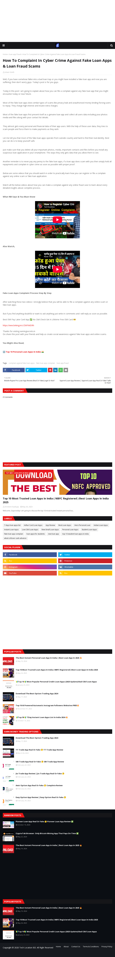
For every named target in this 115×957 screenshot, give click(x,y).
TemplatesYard (24, 953)
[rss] (30, 560)
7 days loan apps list (12, 525)
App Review (50, 525)
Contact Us (75, 946)
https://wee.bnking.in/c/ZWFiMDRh (18, 325)
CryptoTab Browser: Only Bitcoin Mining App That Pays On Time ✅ (47, 833)
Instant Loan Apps (11, 529)
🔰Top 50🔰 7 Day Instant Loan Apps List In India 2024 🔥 (42, 717)
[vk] (85, 567)
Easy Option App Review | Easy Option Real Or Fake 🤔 (41, 797)
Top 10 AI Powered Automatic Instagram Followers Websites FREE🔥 (47, 705)
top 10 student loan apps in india (75, 534)
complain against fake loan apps (21, 363)
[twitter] (85, 554)
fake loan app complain (45, 363)
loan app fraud (15, 54)
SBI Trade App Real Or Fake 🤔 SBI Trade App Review (40, 761)
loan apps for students (36, 534)
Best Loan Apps (64, 525)
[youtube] (30, 573)
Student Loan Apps (89, 529)
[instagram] (30, 567)
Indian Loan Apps (101, 525)
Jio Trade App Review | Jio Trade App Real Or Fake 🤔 (40, 773)
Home (5, 54)
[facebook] (30, 554)
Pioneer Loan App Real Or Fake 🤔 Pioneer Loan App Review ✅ (44, 821)
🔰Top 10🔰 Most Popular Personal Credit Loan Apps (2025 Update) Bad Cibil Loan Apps (56, 681)
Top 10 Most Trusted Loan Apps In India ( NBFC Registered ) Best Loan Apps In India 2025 (56, 500)
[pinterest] (85, 560)
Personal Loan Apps (70, 529)
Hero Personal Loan (82, 525)
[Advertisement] (57, 21)
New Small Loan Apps (50, 529)
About (66, 946)
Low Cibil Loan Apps (30, 529)
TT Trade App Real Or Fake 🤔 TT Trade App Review (39, 749)
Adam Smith (9, 72)
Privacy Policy (107, 946)
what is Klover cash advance (15, 538)
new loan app (53, 534)
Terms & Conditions (91, 946)
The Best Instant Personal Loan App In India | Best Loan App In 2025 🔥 (49, 658)
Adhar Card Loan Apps (33, 525)
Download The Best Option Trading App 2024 (37, 693)
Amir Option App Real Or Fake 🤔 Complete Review (39, 785)
